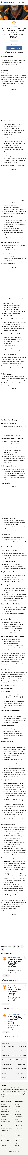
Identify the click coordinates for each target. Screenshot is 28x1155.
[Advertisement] (14, 104)
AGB (16, 1140)
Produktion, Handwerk (14, 957)
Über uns (17, 1130)
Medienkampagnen (6, 1121)
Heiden (23, 1051)
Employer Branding (6, 1114)
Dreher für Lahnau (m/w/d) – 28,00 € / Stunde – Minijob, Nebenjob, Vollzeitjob (15, 1019)
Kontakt (17, 1145)
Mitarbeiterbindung (6, 1140)
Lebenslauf (18, 1111)
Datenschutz (18, 1135)
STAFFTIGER (14, 27)
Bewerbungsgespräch (6, 1128)
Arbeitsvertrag (18, 1116)
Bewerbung (18, 1114)
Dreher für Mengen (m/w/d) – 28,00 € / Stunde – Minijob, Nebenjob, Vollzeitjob (15, 991)
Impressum (18, 1143)
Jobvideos (3, 1116)
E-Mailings (3, 1119)
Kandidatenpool (5, 1111)
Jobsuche (17, 1106)
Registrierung (18, 1128)
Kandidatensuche (5, 1106)
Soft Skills (3, 1135)
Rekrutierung (4, 1133)
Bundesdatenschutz (20, 1138)
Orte (16, 1133)
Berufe (17, 1109)
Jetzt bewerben (15, 48)
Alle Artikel (3, 1145)
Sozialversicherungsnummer (8, 1143)
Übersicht (3, 1104)
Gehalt (17, 1119)
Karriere (3, 1138)
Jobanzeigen (4, 1109)
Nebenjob (14, 40)
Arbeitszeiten (18, 1121)
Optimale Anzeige (5, 1130)
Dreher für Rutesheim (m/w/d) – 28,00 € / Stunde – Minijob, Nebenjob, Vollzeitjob (15, 963)
